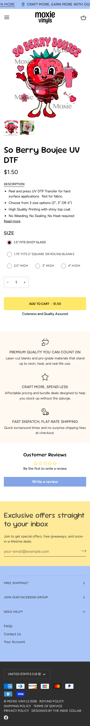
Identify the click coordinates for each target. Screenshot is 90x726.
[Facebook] (6, 717)
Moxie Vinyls (18, 701)
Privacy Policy (16, 710)
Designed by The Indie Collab (56, 710)
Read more (12, 221)
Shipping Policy (17, 706)
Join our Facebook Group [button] (26, 597)
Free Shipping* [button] (16, 583)
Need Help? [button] (13, 612)
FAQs (8, 626)
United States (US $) (24, 674)
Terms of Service (47, 706)
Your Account (14, 642)
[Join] (82, 551)
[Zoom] (13, 110)
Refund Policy (51, 701)
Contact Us (12, 634)
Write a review (45, 481)
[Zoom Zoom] (45, 76)
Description (14, 184)
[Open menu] (11, 17)
